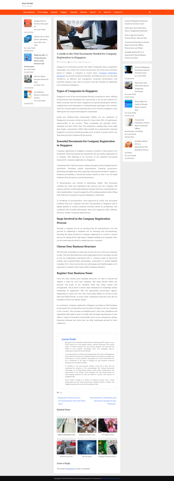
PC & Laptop (43, 12)
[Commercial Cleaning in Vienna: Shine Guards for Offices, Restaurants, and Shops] (128, 122)
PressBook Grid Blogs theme (110, 478)
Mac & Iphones (29, 12)
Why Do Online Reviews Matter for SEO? (41, 79)
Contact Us (118, 12)
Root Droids (27, 3)
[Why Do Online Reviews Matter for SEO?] (28, 79)
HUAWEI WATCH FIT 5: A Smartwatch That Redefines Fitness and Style (135, 55)
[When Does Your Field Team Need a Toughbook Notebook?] (128, 85)
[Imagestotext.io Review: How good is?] (28, 23)
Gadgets (64, 12)
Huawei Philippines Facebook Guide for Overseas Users (142, 70)
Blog (60, 392)
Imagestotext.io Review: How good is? (41, 24)
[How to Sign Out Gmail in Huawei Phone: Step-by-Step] (128, 104)
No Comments (86, 62)
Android (54, 12)
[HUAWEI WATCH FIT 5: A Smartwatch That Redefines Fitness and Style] (128, 143)
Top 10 (92, 12)
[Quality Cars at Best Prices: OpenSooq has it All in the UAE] (28, 39)
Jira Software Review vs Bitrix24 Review (41, 95)
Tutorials (73, 12)
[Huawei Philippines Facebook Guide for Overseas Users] (128, 69)
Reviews (83, 12)
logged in (70, 469)
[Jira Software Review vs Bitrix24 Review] (28, 94)
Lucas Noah (74, 62)
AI (99, 12)
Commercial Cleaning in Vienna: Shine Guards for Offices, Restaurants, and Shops (137, 45)
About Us (107, 12)
